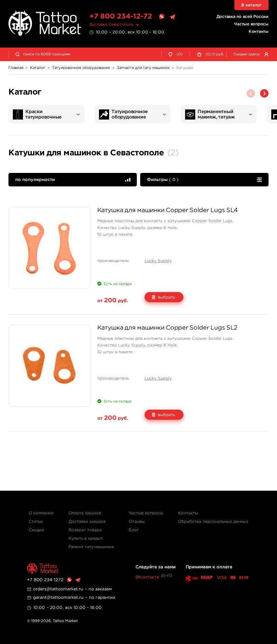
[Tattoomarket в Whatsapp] (161, 17)
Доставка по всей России (243, 17)
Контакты (259, 31)
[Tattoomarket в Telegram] (172, 17)
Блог (134, 530)
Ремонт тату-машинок (91, 547)
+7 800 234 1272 (45, 580)
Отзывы (137, 521)
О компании (41, 513)
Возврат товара (85, 530)
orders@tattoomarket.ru (58, 589)
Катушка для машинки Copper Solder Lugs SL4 (167, 210)
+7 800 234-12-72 (121, 17)
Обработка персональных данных (213, 521)
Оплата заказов (85, 513)
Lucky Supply (158, 261)
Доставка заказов (87, 521)
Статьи (36, 521)
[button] (264, 93)
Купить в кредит (86, 538)
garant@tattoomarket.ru (58, 597)
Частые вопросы (251, 24)
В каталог (251, 5)
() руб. (214, 54)
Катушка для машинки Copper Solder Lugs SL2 (167, 328)
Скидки (36, 530)
